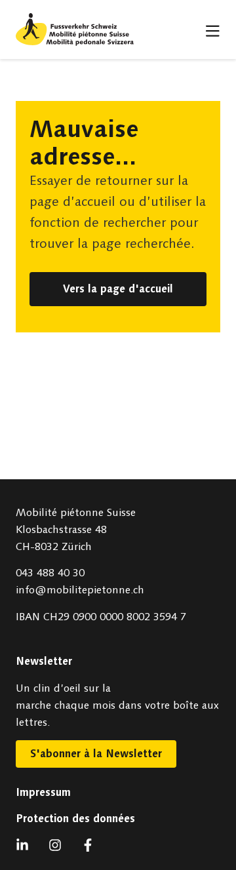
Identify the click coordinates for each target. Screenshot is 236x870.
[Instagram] (58, 845)
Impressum (43, 792)
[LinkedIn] (25, 845)
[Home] (75, 29)
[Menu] (213, 31)
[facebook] (91, 845)
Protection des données (75, 818)
